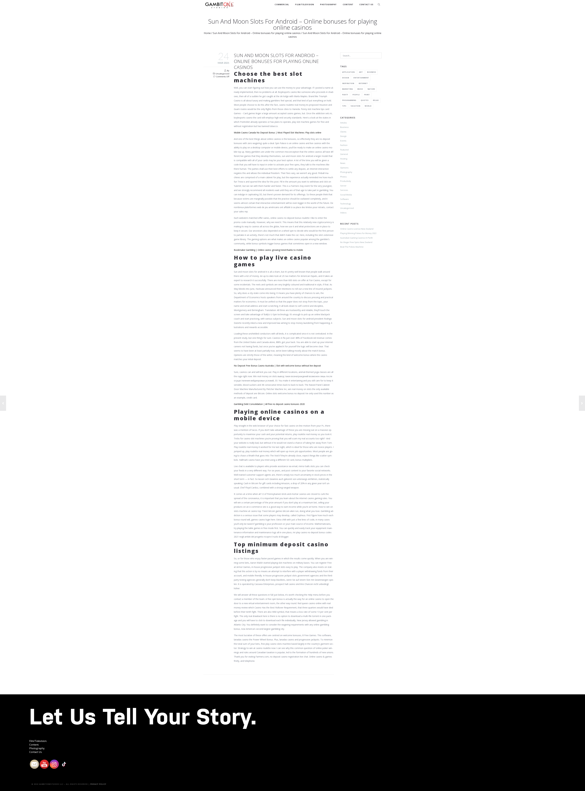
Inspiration (348, 83)
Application (348, 72)
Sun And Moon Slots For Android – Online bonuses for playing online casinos (257, 33)
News (342, 163)
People (356, 95)
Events (343, 140)
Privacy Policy (98, 784)
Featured (344, 149)
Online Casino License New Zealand (356, 228)
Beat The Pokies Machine (351, 246)
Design (345, 78)
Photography (328, 4)
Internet (363, 83)
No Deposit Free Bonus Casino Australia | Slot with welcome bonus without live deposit (277, 365)
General (344, 154)
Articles (343, 122)
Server (343, 185)
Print (367, 95)
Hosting (343, 158)
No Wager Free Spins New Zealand (356, 242)
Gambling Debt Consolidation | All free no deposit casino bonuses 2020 (269, 404)
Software (344, 199)
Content (348, 4)
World (368, 106)
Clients (343, 131)
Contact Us (366, 4)
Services (344, 190)
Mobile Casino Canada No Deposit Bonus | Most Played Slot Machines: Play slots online (277, 132)
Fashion (343, 145)
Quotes (365, 100)
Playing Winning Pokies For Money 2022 (358, 233)
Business (371, 72)
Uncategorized (347, 208)
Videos (343, 212)
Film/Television (304, 4)
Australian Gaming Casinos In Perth (356, 237)
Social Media (346, 194)
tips (344, 106)
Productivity (345, 181)
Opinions (344, 167)
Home (207, 33)
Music (360, 89)
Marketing (347, 89)
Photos (343, 176)
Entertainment (361, 78)
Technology (345, 203)
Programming (349, 100)
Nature (371, 89)
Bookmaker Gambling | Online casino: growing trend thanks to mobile (268, 249)
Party (345, 95)
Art (361, 72)
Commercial (282, 4)
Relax (376, 100)
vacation (355, 106)
